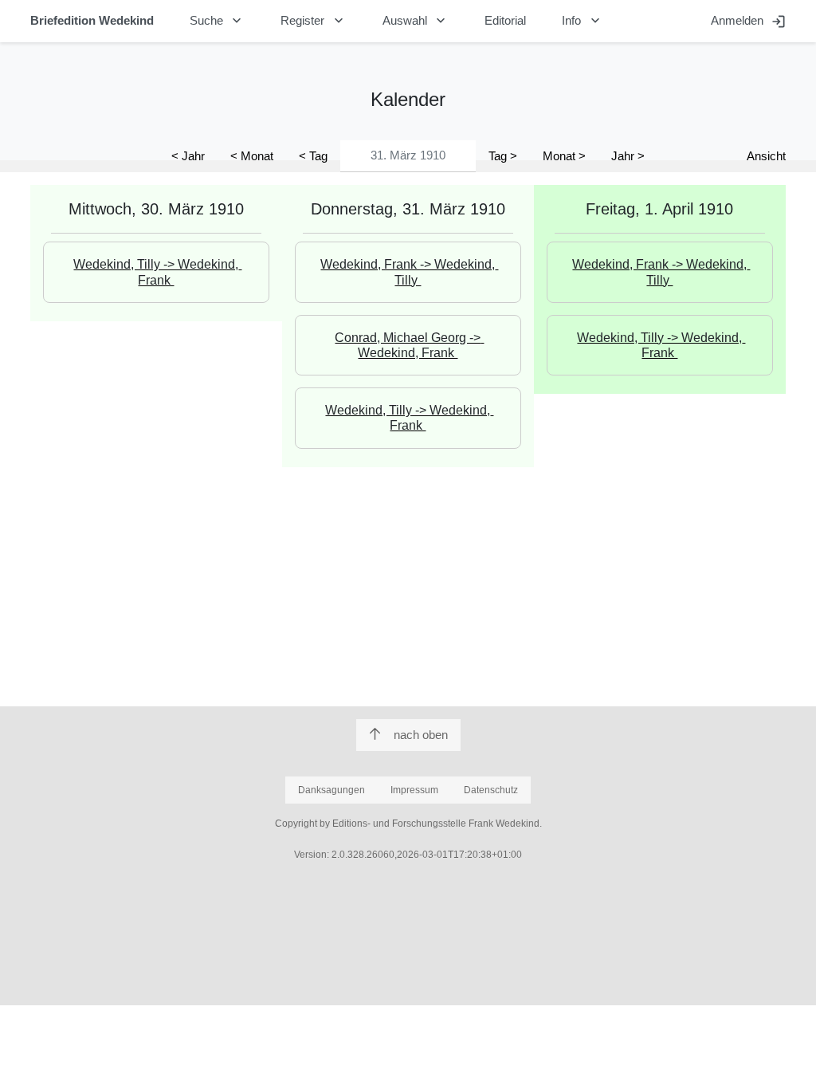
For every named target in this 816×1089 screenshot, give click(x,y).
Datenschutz (491, 790)
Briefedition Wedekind (92, 20)
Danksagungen (331, 790)
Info (582, 20)
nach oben (421, 734)
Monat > (564, 156)
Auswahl (415, 20)
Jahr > (628, 156)
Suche (217, 20)
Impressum (414, 790)
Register (313, 20)
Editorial (505, 20)
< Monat (251, 156)
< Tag (313, 156)
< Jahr (188, 156)
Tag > (502, 156)
